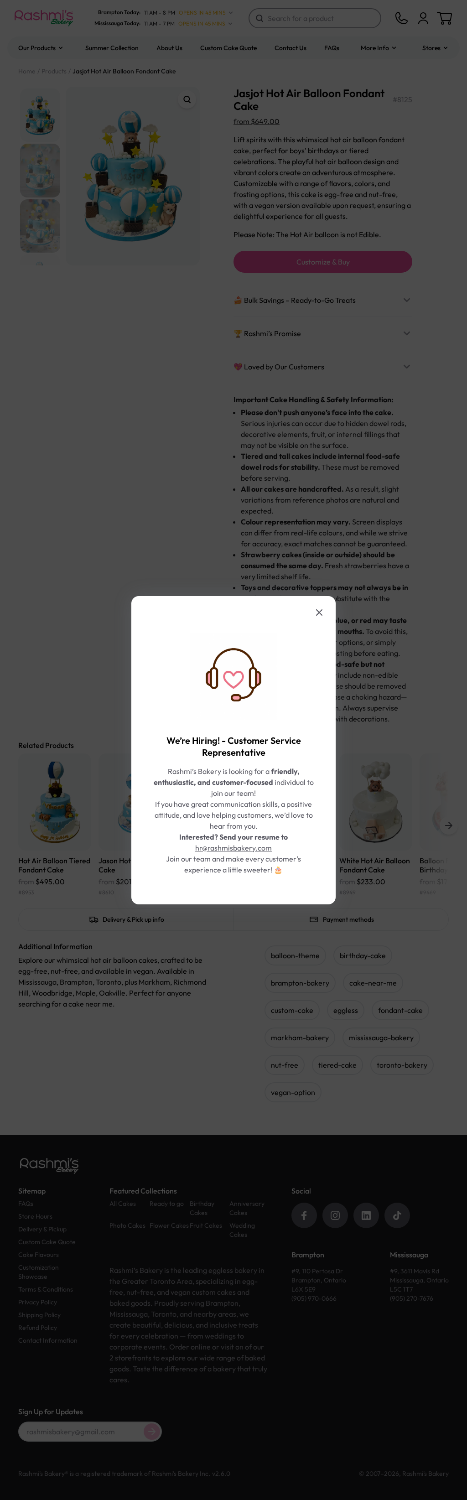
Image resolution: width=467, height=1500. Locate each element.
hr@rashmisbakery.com (233, 847)
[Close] (319, 612)
